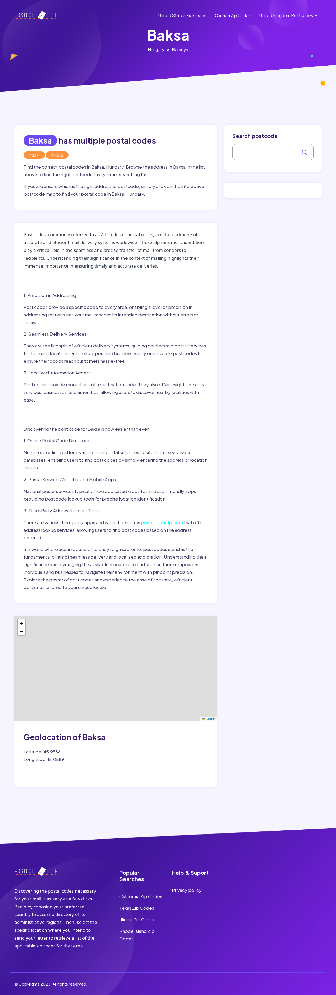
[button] (21, 623)
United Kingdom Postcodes (286, 15)
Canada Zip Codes (233, 15)
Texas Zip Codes (136, 908)
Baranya (180, 49)
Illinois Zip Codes (137, 919)
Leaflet (210, 719)
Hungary (156, 49)
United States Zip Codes (182, 15)
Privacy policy (187, 890)
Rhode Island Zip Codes (137, 934)
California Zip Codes (140, 896)
